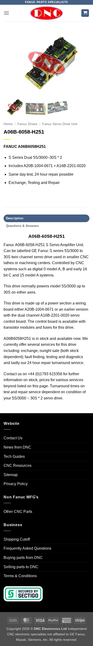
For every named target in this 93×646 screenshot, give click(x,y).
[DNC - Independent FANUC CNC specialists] (46, 13)
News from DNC (17, 447)
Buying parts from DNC (23, 558)
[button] (6, 13)
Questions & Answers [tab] (22, 226)
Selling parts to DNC (21, 567)
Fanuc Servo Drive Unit (59, 124)
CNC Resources (17, 465)
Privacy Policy (16, 484)
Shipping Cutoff (17, 539)
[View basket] (85, 13)
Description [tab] (15, 218)
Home (8, 124)
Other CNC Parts (18, 512)
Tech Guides (14, 456)
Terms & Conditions (20, 576)
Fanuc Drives (27, 124)
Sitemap (11, 475)
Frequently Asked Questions (27, 548)
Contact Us (13, 438)
